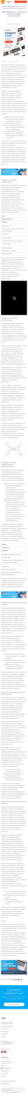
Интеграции (4, 1034)
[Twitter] (15, 979)
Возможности (4, 1031)
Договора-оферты (9, 1089)
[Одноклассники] (17, 979)
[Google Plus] (21, 979)
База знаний (11, 6)
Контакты (3, 1076)
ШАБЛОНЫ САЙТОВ (14, 1004)
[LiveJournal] (20, 979)
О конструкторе (5, 1028)
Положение (22, 1091)
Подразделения (5, 1071)
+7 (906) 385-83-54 (7, 1061)
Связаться (3, 1066)
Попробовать (20, 1)
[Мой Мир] (18, 979)
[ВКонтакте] (14, 979)
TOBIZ (8, 2)
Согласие (3, 1092)
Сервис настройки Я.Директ (8, 1081)
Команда (3, 1036)
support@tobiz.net (7, 1068)
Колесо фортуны (5, 1083)
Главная (4, 6)
